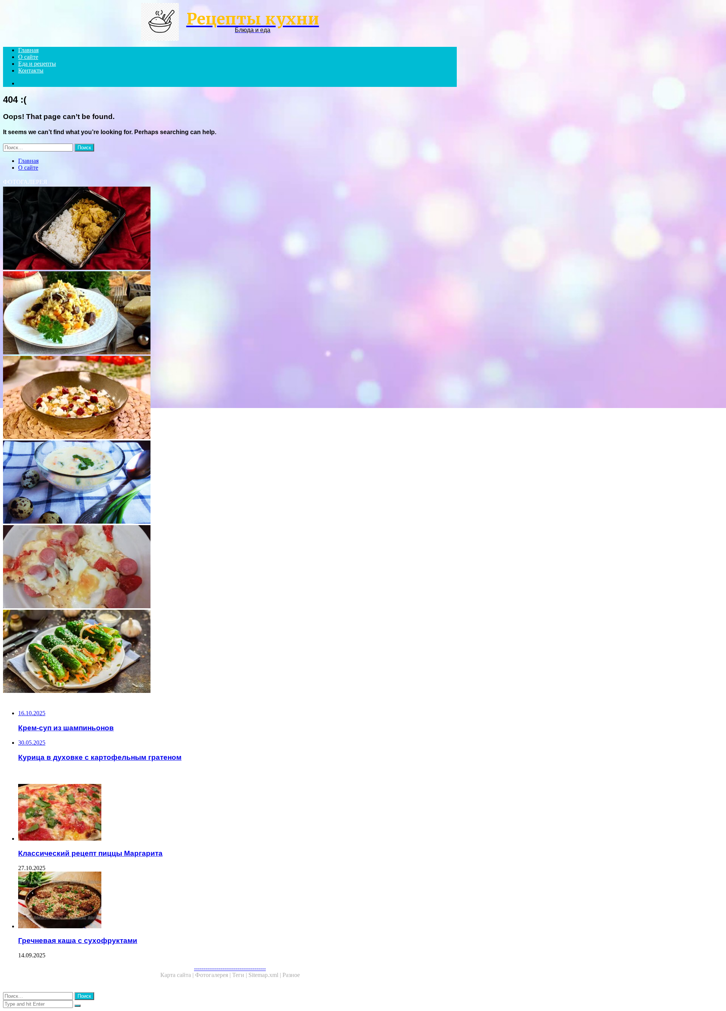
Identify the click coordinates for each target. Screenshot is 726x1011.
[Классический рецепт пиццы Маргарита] (237, 813)
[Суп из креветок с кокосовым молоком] (230, 483)
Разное (291, 975)
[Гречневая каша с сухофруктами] (237, 901)
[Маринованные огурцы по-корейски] (230, 652)
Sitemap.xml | (265, 975)
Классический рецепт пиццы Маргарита (90, 853)
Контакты (30, 70)
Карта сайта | (177, 975)
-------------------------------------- (230, 968)
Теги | (240, 975)
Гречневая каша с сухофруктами (77, 941)
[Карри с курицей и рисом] (230, 229)
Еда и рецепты (37, 63)
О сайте (28, 57)
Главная (28, 50)
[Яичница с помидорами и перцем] (230, 567)
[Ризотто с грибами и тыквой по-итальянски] (230, 313)
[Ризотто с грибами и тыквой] (230, 398)
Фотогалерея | (213, 975)
